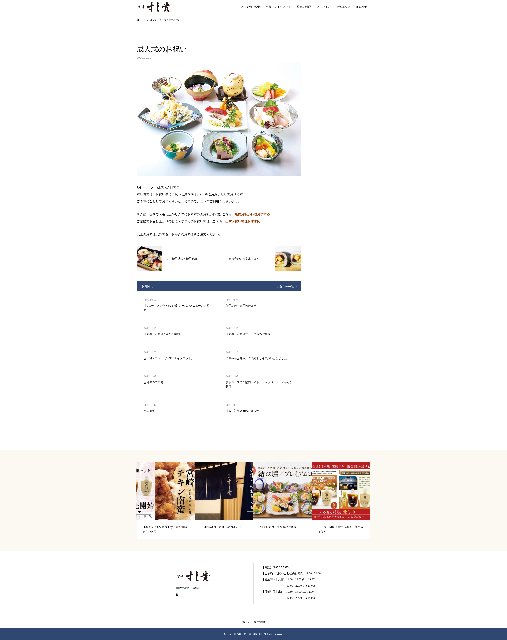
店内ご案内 (324, 6)
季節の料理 (304, 6)
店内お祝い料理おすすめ (252, 214)
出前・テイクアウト (278, 6)
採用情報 (259, 622)
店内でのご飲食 (250, 6)
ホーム (246, 622)
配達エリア (343, 6)
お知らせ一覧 (285, 286)
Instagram (361, 6)
